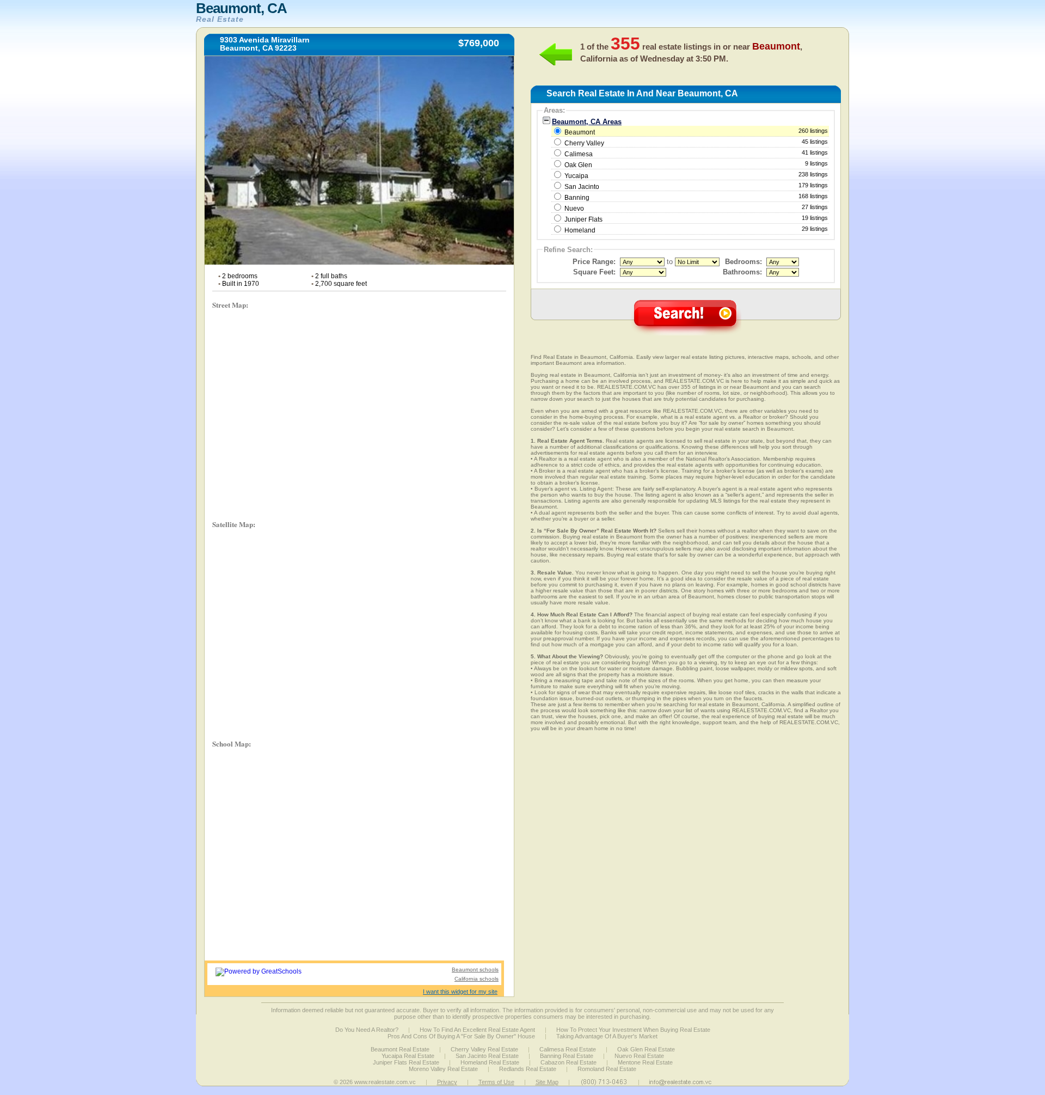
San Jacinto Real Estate (487, 1056)
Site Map (547, 1082)
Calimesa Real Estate (567, 1049)
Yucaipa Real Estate (408, 1056)
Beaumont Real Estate (400, 1049)
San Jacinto (581, 187)
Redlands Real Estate (527, 1069)
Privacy (447, 1082)
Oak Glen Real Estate (646, 1049)
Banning (576, 197)
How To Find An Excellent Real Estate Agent (477, 1029)
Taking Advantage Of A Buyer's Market (606, 1036)
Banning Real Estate (566, 1056)
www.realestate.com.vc (385, 1082)
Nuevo (574, 208)
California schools (476, 979)
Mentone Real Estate (645, 1062)
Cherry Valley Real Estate (484, 1049)
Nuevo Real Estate (639, 1056)
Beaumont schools (475, 969)
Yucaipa (576, 176)
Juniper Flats (583, 219)
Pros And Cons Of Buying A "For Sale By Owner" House (461, 1036)
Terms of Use (496, 1082)
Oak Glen (578, 165)
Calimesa (578, 154)
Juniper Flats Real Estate (406, 1062)
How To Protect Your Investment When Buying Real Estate (633, 1029)
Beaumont (695, 131)
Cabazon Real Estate (568, 1062)
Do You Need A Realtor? (366, 1029)
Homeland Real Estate (489, 1062)
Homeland (579, 230)
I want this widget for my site (460, 991)
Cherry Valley (584, 143)
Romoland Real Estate (606, 1069)
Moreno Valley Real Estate (443, 1069)
